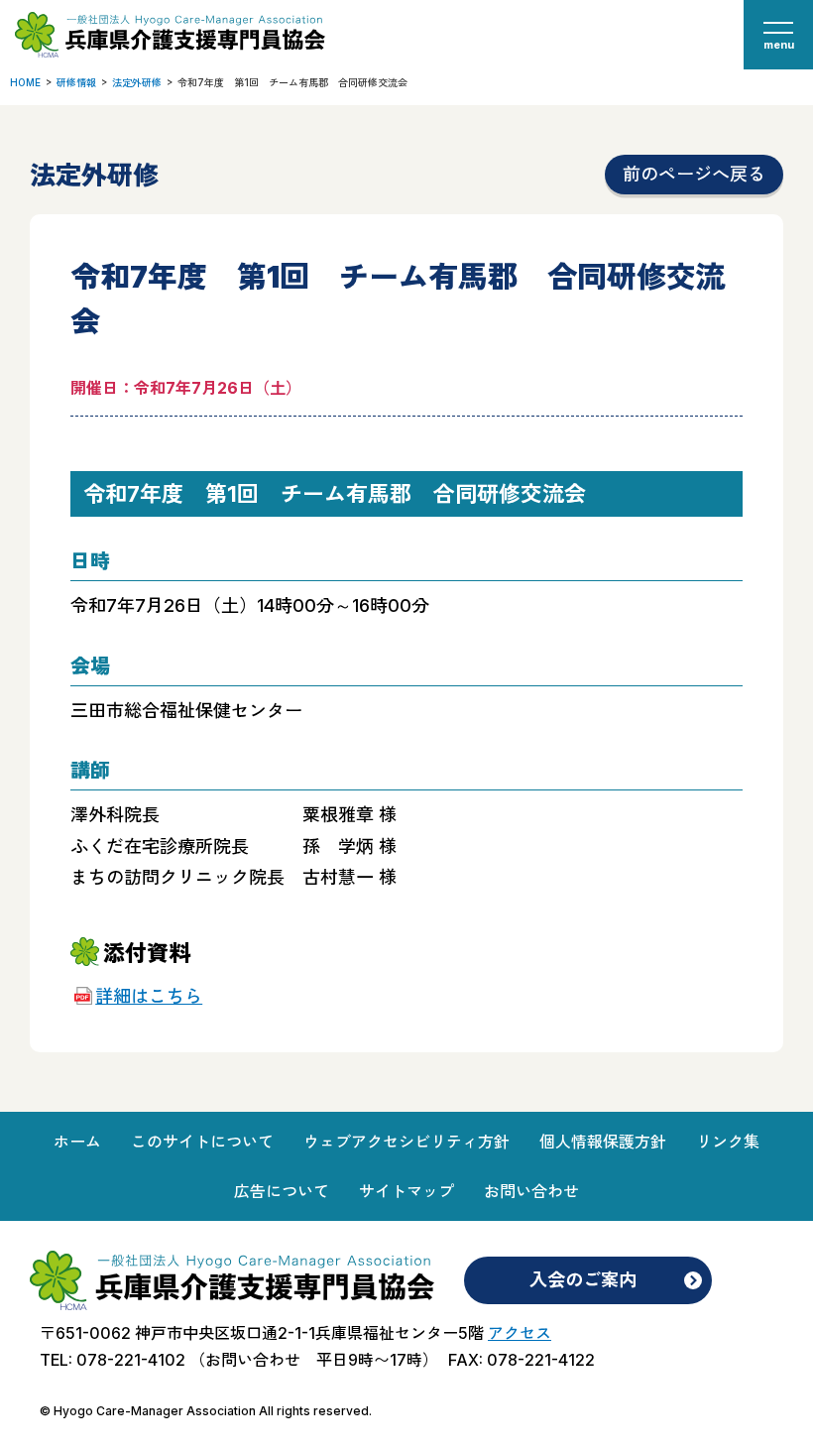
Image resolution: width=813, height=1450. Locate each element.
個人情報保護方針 (602, 1141)
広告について (281, 1191)
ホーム (77, 1141)
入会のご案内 (583, 1279)
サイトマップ (406, 1191)
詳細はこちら (148, 996)
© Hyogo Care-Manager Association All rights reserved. (206, 1410)
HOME (25, 82)
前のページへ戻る (694, 174)
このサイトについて (202, 1141)
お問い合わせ (531, 1191)
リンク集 (727, 1141)
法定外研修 (137, 82)
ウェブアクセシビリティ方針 (406, 1141)
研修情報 (76, 82)
